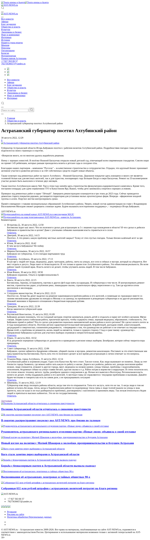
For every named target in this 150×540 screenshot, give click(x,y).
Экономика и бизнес (11, 32)
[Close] (2, 17)
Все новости (7, 19)
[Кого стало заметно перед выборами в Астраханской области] (33, 448)
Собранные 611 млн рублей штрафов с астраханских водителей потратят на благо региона (59, 488)
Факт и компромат (10, 34)
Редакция (11, 511)
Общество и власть (10, 27)
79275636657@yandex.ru (13, 63)
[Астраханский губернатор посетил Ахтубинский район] (30, 143)
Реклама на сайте (15, 514)
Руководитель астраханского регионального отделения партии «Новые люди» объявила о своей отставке (68, 431)
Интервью (6, 37)
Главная (11, 118)
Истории (5, 40)
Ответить (11, 232)
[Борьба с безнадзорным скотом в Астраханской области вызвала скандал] (38, 460)
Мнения (5, 45)
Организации (8, 50)
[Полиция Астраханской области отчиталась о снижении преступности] (37, 403)
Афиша (4, 21)
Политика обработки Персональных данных (29, 517)
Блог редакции (8, 24)
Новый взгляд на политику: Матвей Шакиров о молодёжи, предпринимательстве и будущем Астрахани (67, 443)
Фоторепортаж (8, 56)
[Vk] (8, 75)
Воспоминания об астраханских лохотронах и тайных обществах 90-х (45, 476)
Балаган (5, 53)
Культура (5, 29)
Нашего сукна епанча (12, 42)
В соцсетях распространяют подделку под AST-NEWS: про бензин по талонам (50, 420)
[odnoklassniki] (8, 72)
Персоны (5, 48)
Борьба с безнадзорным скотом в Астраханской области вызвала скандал (48, 465)
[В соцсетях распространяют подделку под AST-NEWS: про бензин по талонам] (41, 414)
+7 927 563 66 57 (9, 61)
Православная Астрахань (13, 58)
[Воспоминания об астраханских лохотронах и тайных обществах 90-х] (37, 471)
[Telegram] (8, 69)
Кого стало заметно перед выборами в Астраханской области (40, 454)
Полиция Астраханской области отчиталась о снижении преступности (46, 409)
